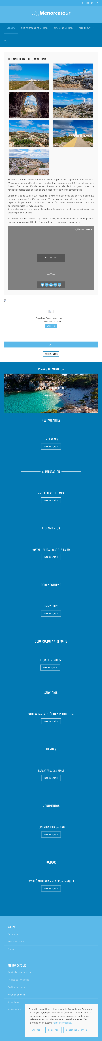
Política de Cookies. (62, 1022)
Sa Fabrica (13, 934)
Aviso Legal (13, 1002)
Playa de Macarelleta (51, 388)
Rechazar (53, 1030)
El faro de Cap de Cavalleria (27, 59)
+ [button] (28, 76)
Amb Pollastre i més (51, 493)
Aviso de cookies (16, 994)
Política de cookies (17, 987)
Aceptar (51, 326)
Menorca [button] (11, 28)
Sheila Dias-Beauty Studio (51, 714)
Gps (51, 344)
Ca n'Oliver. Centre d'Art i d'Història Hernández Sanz (51, 660)
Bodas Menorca (16, 941)
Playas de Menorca (51, 369)
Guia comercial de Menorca (35, 28)
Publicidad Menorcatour (19, 972)
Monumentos (51, 354)
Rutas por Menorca (64, 28)
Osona (11, 949)
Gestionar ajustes (76, 1030)
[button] (5, 41)
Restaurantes (51, 420)
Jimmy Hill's (51, 606)
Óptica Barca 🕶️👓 (51, 770)
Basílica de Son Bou (51, 827)
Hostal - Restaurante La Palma (51, 549)
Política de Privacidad (18, 979)
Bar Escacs (51, 439)
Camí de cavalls (87, 28)
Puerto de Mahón (51, 881)
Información (51, 395)
